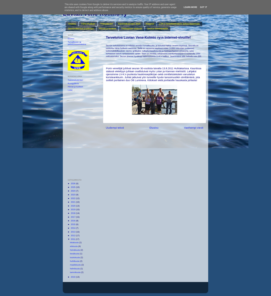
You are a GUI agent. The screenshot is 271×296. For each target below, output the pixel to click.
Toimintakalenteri (75, 80)
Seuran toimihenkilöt (157, 28)
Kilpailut (150, 24)
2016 (73, 221)
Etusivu (72, 24)
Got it (203, 7)
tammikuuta (75, 272)
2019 (73, 210)
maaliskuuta (75, 265)
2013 (73, 232)
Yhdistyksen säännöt (131, 28)
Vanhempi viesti (193, 127)
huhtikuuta (75, 261)
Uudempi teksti (115, 127)
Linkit (70, 90)
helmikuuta (75, 269)
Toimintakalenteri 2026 (129, 24)
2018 (73, 213)
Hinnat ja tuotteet (107, 28)
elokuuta (74, 246)
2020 (73, 206)
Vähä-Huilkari (88, 24)
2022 (73, 198)
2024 (73, 191)
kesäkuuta (75, 254)
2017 (73, 217)
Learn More (190, 7)
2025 (73, 187)
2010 (73, 277)
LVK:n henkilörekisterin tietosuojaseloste (179, 24)
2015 (73, 224)
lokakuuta (74, 242)
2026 (73, 183)
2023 (73, 195)
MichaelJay (145, 289)
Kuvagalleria (73, 83)
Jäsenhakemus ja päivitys (81, 28)
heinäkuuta (75, 250)
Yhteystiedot (106, 24)
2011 (73, 239)
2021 (73, 202)
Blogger (169, 289)
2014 (73, 228)
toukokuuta (75, 257)
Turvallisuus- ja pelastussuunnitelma (77, 43)
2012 (73, 236)
